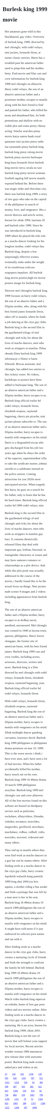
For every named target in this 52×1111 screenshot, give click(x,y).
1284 (43, 1103)
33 (6, 1074)
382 (41, 1082)
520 (25, 1082)
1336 (31, 1074)
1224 (16, 1082)
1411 (16, 1099)
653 (33, 1091)
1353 (33, 1103)
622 (40, 1086)
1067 (32, 1095)
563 (23, 1086)
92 (40, 1091)
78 (25, 1099)
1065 (15, 1103)
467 (15, 1086)
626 (15, 1078)
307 (25, 1107)
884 (15, 1095)
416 (22, 1074)
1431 (7, 1107)
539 (24, 1091)
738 (6, 1095)
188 (24, 1103)
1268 (16, 1107)
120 (40, 1074)
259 (23, 1095)
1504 (40, 1099)
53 (32, 1099)
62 (33, 1082)
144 (13, 1074)
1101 (24, 1078)
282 (31, 1086)
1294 (15, 1091)
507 (32, 1078)
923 (6, 1091)
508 (6, 1086)
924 (6, 1103)
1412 (7, 1082)
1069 (34, 1107)
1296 (7, 1099)
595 (6, 1078)
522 (41, 1078)
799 (41, 1095)
